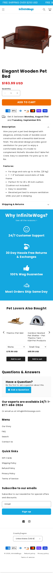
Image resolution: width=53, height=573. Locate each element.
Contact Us (7, 441)
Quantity (6, 89)
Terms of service (27, 557)
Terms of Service (10, 478)
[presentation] (4, 332)
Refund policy (29, 553)
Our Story (6, 426)
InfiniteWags (16, 553)
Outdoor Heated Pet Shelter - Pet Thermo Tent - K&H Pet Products (37, 337)
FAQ (4, 431)
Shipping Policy (9, 463)
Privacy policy (43, 553)
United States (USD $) (25, 538)
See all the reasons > (26, 220)
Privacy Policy (8, 473)
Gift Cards (7, 458)
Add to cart (16, 359)
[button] (3, 9)
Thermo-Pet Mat (15, 333)
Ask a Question (20, 389)
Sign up (26, 511)
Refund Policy (8, 468)
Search (5, 436)
